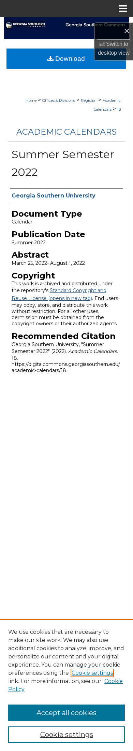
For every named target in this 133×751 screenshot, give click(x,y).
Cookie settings (92, 673)
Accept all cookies (66, 713)
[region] (66, 685)
